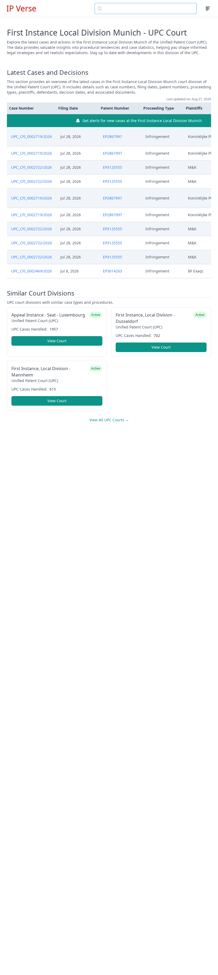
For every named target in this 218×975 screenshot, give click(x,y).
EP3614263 (112, 271)
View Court (56, 340)
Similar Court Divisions (40, 293)
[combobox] (146, 8)
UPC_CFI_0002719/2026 (31, 136)
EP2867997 (112, 136)
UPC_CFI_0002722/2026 (31, 167)
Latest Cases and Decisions (48, 72)
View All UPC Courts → (109, 419)
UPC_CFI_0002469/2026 (31, 271)
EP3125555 (112, 167)
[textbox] (149, 8)
